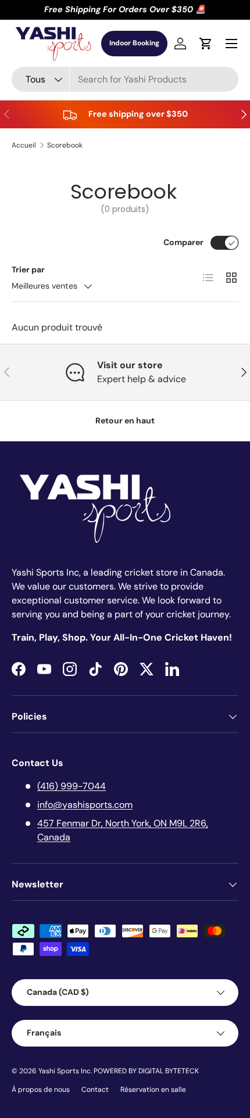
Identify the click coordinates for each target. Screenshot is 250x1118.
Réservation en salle (153, 1089)
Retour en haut (125, 420)
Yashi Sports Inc (64, 1071)
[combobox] (125, 79)
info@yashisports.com (85, 805)
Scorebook (65, 145)
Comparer (183, 242)
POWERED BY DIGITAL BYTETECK (146, 1071)
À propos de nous (41, 1089)
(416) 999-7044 (71, 786)
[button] (206, 43)
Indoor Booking (134, 43)
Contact (95, 1089)
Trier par (28, 269)
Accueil (24, 145)
